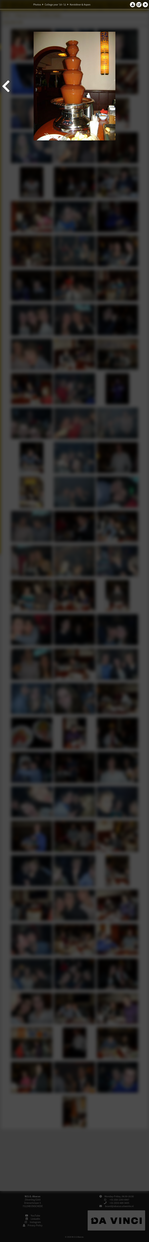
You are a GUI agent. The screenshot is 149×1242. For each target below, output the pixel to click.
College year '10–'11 (55, 4)
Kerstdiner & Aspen (80, 4)
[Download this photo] (132, 4)
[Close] (145, 4)
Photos (37, 4)
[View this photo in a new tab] (139, 4)
